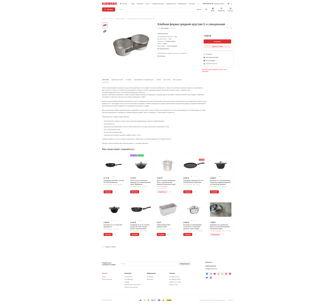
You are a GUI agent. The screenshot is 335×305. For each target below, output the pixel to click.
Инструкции (177, 80)
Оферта (230, 300)
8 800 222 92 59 (208, 3)
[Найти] (206, 9)
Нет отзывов (164, 28)
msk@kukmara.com (211, 269)
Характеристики (117, 80)
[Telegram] (211, 274)
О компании (128, 277)
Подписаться (184, 264)
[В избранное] (227, 28)
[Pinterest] (230, 274)
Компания (127, 273)
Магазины (150, 279)
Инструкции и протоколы (132, 284)
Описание (105, 80)
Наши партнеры (107, 279)
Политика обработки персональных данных (213, 300)
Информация (151, 273)
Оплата (158, 80)
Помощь (172, 273)
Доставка (167, 80)
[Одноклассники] (218, 274)
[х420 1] (131, 45)
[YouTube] (214, 274)
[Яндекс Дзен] (226, 274)
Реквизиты (150, 277)
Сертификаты (128, 279)
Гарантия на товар (175, 282)
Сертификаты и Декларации (143, 80)
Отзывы (128, 80)
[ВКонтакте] (207, 274)
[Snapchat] (207, 277)
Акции (104, 277)
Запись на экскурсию (131, 287)
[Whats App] (222, 274)
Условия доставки (174, 279)
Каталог (105, 273)
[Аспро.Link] (211, 277)
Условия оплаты (174, 277)
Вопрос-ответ (173, 284)
